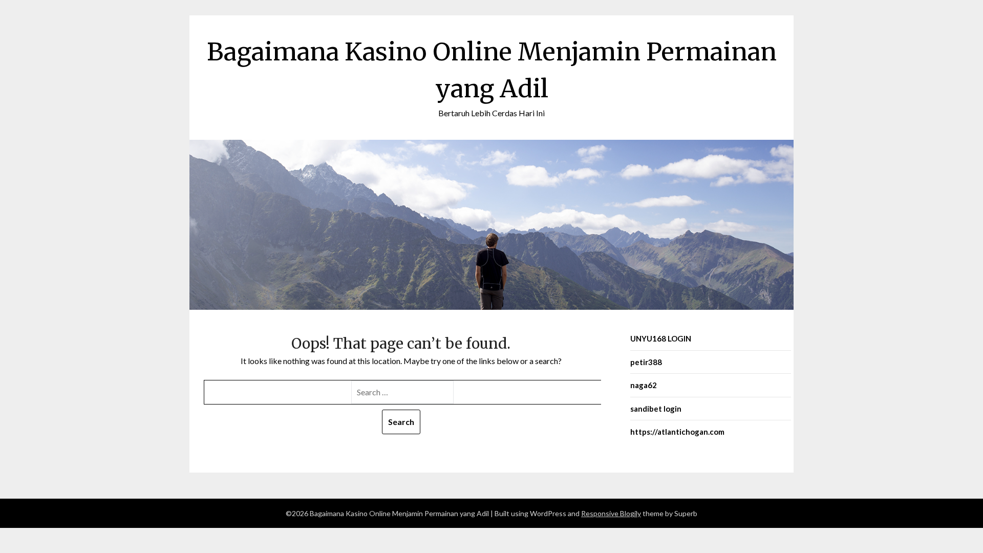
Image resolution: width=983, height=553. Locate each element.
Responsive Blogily (611, 513)
